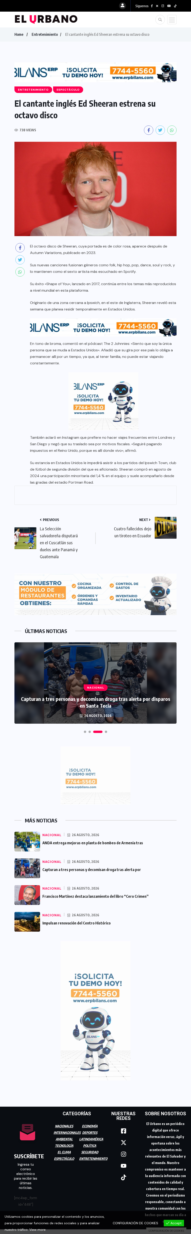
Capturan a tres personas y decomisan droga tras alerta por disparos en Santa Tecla (95, 700)
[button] (85, 730)
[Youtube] (123, 1164)
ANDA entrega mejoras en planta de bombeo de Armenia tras (92, 840)
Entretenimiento (45, 34)
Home (18, 34)
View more (37, 1229)
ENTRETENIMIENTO (93, 1156)
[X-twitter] (123, 1140)
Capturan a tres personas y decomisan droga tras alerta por (91, 867)
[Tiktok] (123, 1175)
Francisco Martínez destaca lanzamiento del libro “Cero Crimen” (95, 894)
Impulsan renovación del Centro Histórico (76, 921)
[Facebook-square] (123, 1129)
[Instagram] (123, 1152)
